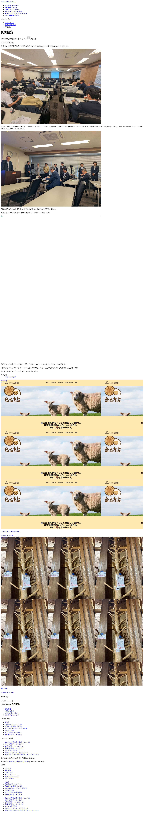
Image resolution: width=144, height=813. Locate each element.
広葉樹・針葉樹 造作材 (13, 726)
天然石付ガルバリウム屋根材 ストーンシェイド (22, 754)
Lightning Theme (22, 761)
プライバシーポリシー (12, 713)
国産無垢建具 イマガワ (13, 734)
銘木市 (7, 722)
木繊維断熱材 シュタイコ (14, 748)
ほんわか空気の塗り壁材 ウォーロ (17, 742)
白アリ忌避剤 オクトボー (14, 744)
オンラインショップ (12, 715)
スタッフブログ (10, 377)
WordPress (12, 761)
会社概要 (8, 709)
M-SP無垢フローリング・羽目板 (16, 728)
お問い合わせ (9, 711)
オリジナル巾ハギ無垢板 (13, 732)
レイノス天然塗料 (11, 750)
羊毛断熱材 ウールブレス (14, 746)
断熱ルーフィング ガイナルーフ (16, 752)
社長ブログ (9, 772)
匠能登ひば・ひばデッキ (13, 724)
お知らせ (8, 768)
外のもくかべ (9, 730)
